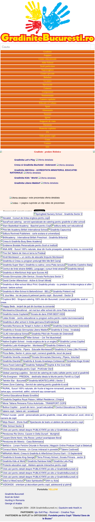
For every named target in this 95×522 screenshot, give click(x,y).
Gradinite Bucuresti (14, 493)
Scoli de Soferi (12, 496)
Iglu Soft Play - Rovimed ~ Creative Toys (54, 512)
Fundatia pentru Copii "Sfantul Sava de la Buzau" (66, 517)
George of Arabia (13, 503)
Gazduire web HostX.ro (70, 507)
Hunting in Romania (14, 500)
